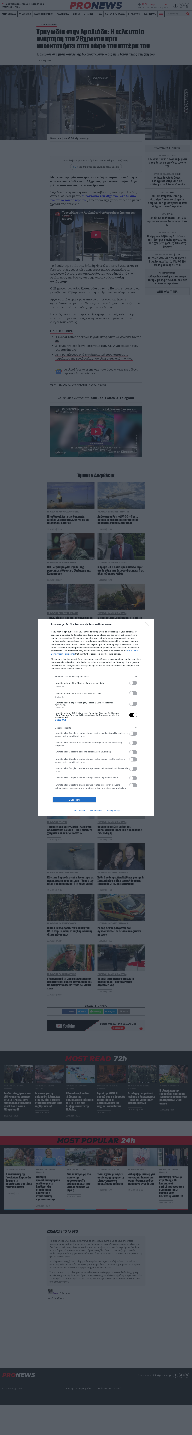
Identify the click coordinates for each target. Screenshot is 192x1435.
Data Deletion (79, 810)
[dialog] (96, 717)
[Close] (148, 625)
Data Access (96, 810)
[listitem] (96, 676)
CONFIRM (74, 800)
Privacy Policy (113, 810)
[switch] (133, 683)
